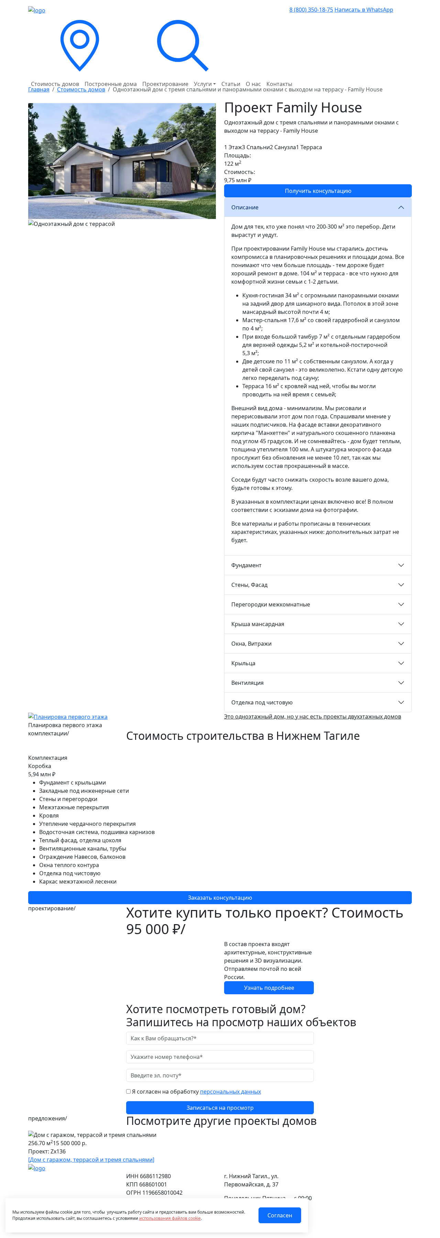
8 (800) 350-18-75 (311, 9)
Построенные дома (111, 84)
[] (91, 1159)
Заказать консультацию (220, 897)
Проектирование (165, 84)
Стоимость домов (55, 84)
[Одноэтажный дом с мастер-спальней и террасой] (122, 160)
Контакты (279, 84)
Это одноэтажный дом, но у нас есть (312, 716)
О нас (253, 84)
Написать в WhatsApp (363, 9)
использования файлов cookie (170, 1218)
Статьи (230, 84)
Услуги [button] (203, 84)
